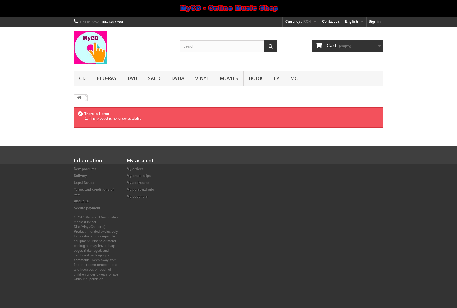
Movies (229, 78)
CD (82, 78)
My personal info (140, 190)
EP (276, 78)
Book (256, 78)
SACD (154, 78)
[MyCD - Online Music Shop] (228, 8)
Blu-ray (107, 78)
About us (81, 201)
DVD (132, 78)
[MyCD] (123, 47)
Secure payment (87, 208)
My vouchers (137, 196)
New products (85, 169)
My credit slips (139, 176)
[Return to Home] (79, 98)
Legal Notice (84, 183)
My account (140, 160)
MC (294, 78)
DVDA (177, 78)
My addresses (138, 183)
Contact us (331, 22)
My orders (135, 169)
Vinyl (202, 78)
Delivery (80, 176)
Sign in (375, 22)
